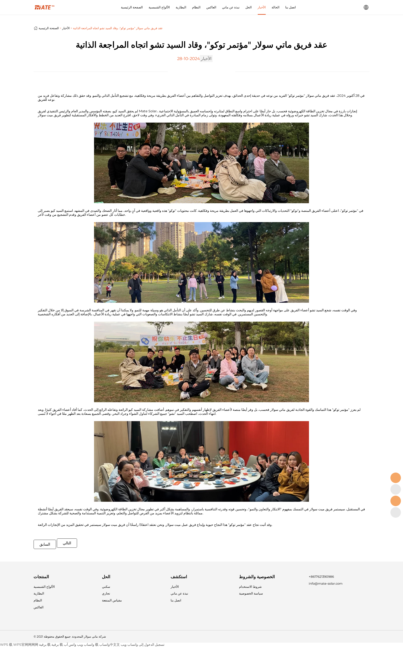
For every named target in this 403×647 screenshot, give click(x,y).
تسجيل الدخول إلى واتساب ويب (142, 645)
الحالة (275, 7)
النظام (196, 7)
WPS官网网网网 (25, 645)
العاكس (211, 7)
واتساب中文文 (109, 645)
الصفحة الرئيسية (132, 7)
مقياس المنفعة (112, 600)
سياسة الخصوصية (251, 593)
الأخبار (262, 7)
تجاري (106, 593)
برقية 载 (45, 645)
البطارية (181, 7)
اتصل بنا (290, 7)
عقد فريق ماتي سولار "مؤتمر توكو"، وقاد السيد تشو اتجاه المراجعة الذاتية (118, 28)
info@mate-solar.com (326, 583)
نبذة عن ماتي (230, 7)
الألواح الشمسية (159, 7)
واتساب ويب (85, 645)
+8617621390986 (321, 577)
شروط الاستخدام (250, 587)
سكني (106, 587)
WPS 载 (6, 645)
